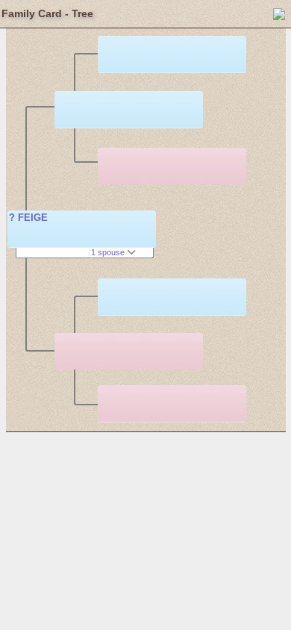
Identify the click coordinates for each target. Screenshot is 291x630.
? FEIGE (28, 217)
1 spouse (109, 252)
